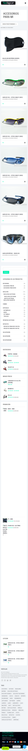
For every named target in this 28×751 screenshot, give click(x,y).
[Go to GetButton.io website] (24, 749)
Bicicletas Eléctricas (9, 294)
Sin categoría (6, 332)
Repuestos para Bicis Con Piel (12, 326)
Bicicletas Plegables (6, 693)
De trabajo (7, 314)
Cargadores (5, 696)
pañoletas (20, 710)
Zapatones (16, 719)
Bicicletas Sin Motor (9, 300)
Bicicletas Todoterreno (18, 693)
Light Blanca (5, 700)
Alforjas (11, 688)
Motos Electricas (12, 707)
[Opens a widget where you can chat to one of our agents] (5, 748)
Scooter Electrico (6, 717)
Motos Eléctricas (9, 298)
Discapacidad (5, 698)
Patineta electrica (6, 710)
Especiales (6, 308)
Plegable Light (10, 712)
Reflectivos (4, 715)
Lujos (21, 703)
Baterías (4, 691)
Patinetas (14, 710)
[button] (24, 65)
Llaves (9, 703)
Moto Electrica (16, 705)
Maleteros (4, 705)
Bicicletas (5, 291)
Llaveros (4, 703)
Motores (4, 707)
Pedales (3, 712)
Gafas (11, 698)
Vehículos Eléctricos (7, 719)
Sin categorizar (7, 340)
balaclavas (18, 688)
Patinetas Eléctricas (8, 320)
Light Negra (12, 700)
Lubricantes (15, 703)
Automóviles (7, 310)
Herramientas (17, 698)
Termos (14, 717)
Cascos (11, 696)
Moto (10, 705)
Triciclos (6, 316)
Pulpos (17, 712)
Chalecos (17, 696)
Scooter (18, 715)
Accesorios (5, 60)
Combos (5, 304)
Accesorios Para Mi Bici (10, 288)
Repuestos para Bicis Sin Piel (11, 328)
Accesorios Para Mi (12, 60)
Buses (5, 312)
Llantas (18, 700)
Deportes (23, 696)
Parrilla (20, 707)
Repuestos (6, 324)
